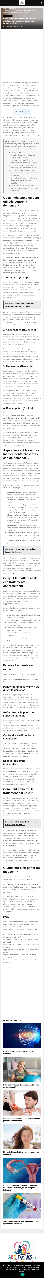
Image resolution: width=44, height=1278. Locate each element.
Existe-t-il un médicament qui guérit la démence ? (21, 922)
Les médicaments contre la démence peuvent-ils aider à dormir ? (20, 961)
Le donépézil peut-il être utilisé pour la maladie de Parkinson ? (21, 946)
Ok (22, 1275)
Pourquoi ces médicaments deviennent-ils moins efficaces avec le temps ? (20, 935)
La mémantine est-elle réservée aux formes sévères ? (21, 930)
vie (38, 133)
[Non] (41, 1270)
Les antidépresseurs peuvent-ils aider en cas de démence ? (20, 940)
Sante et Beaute (8, 16)
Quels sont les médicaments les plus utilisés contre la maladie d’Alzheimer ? (21, 925)
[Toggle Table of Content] (26, 112)
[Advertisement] (22, 57)
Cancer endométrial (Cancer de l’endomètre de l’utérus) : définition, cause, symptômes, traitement (20, 1188)
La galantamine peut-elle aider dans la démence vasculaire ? (20, 951)
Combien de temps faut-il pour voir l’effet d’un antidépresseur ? (19, 956)
